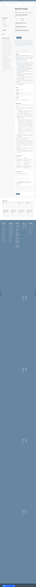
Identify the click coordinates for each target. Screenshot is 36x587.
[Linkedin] (31, 241)
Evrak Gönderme (7, 46)
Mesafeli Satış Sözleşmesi (11, 230)
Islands (7, 49)
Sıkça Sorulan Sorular (4, 240)
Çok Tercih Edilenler (5, 25)
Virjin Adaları (8, 55)
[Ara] (28, 3)
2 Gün (21, 92)
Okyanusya (4, 26)
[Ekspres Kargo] (3, 3)
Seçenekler (4, 215)
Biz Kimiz (3, 225)
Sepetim (10, 241)
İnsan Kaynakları (3, 238)
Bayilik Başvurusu (3, 227)
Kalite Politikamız (3, 235)
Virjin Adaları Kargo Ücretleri (6, 63)
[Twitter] (29, 238)
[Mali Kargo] (0, 293)
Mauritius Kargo (20, 42)
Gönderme (4, 49)
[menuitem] (22, 0)
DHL (9, 42)
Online (7, 52)
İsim (28, 175)
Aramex (4, 41)
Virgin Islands (4, 55)
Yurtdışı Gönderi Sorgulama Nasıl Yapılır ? (18, 226)
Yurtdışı (4, 66)
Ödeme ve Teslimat (10, 236)
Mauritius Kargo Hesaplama (21, 43)
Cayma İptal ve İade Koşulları (11, 233)
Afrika (3, 19)
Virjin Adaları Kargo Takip (6, 62)
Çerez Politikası (11, 228)
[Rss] (32, 241)
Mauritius (16, 42)
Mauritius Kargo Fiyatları (25, 42)
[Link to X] (31, 3)
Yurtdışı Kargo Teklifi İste (4, 230)
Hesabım (22, 0)
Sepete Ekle (18, 37)
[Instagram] (32, 238)
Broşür (7, 42)
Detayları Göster (8, 216)
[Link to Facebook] (33, 3)
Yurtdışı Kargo (7, 66)
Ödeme (25, 0)
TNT (31, 44)
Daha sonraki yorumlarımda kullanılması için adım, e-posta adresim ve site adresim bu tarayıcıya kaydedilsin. (24, 182)
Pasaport (10, 52)
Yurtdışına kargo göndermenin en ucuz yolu (7, 70)
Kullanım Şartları (11, 225)
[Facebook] (31, 238)
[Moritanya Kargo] (35, 293)
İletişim (3, 242)
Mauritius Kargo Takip (28, 43)
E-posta (28, 178)
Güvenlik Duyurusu (10, 238)
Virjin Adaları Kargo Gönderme (6, 59)
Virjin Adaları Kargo (5, 56)
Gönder (9, 48)
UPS (32, 44)
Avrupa (4, 23)
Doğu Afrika (24, 99)
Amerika (4, 20)
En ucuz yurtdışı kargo (23, 41)
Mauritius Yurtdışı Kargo (22, 44)
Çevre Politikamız (3, 233)
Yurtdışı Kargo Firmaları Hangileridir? (17, 230)
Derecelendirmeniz (18, 183)
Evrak (3, 46)
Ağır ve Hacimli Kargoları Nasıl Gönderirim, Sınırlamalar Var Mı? (18, 242)
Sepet (28, 0)
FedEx (11, 46)
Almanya (6, 39)
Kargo (9, 49)
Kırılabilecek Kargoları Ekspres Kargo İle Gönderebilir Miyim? (18, 234)
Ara (3, 34)
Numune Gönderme (28, 44)
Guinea (6, 48)
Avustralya (4, 24)
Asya (6, 41)
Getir (3, 48)
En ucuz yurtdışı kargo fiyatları (6, 45)
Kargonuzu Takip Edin (32, 0)
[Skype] (29, 241)
